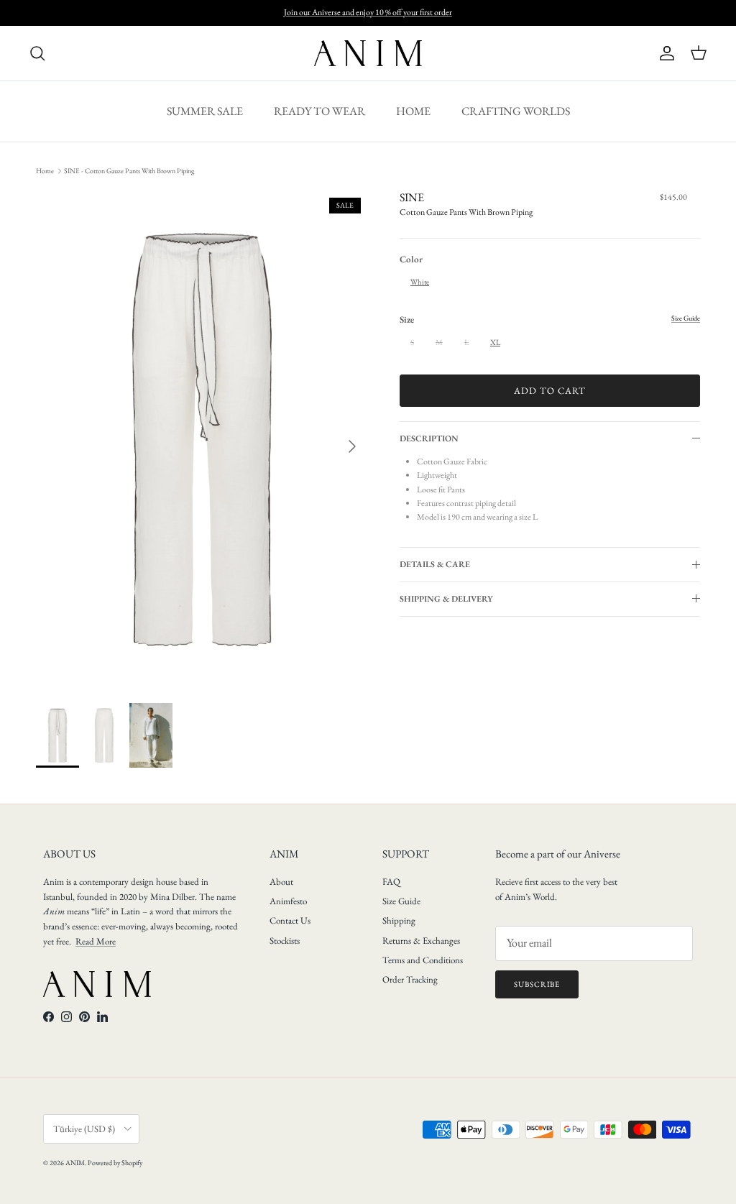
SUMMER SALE (205, 111)
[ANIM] (368, 53)
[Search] (37, 53)
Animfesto (288, 901)
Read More (95, 941)
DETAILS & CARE (435, 564)
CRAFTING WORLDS (515, 111)
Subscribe (537, 984)
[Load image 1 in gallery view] (202, 439)
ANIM (75, 1162)
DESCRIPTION (429, 438)
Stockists (285, 940)
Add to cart (550, 391)
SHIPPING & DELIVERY (446, 599)
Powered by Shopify (115, 1162)
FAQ (391, 882)
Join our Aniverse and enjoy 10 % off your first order (368, 12)
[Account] (664, 53)
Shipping (398, 920)
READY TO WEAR (319, 111)
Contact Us (290, 920)
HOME (413, 111)
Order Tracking (410, 979)
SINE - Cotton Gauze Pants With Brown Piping (129, 170)
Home (45, 170)
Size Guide (401, 901)
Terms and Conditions (422, 960)
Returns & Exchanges (421, 940)
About (281, 882)
